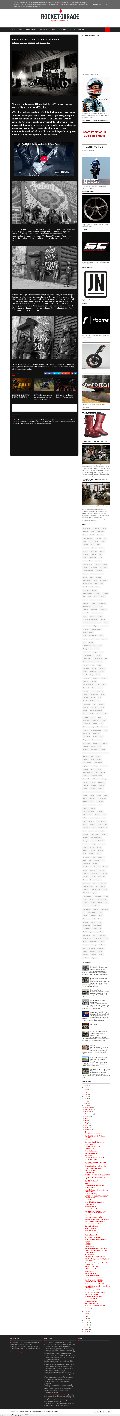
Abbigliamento (87, 564)
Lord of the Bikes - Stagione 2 (94, 1202)
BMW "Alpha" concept (96, 990)
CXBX (84, 815)
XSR (92, 691)
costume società (88, 886)
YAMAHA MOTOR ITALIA (90, 636)
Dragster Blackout (91, 1209)
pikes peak (102, 668)
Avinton (85, 717)
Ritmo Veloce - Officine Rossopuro (96, 1248)
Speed (85, 671)
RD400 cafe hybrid (91, 1301)
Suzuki (94, 548)
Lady (84, 831)
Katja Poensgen (102, 828)
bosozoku (97, 867)
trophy (94, 945)
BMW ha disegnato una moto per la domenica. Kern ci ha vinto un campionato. (43, 397)
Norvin (103, 720)
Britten (93, 717)
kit (106, 902)
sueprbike (102, 935)
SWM (102, 707)
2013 (85, 1318)
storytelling (86, 935)
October (88, 1112)
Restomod (103, 580)
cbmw (85, 880)
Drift (84, 818)
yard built (86, 958)
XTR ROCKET (89, 1271)
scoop (100, 919)
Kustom (101, 548)
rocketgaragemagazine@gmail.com (25, 1352)
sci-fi (93, 919)
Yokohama (104, 727)
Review (93, 850)
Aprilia (85, 600)
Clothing (85, 697)
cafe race (101, 782)
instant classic (96, 629)
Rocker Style (89, 1308)
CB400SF (99, 811)
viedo (92, 801)
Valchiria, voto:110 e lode (92, 1146)
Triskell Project (31, 29)
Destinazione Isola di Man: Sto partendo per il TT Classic (98, 1058)
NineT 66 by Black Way (92, 1303)
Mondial (95, 678)
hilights (92, 902)
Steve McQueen (87, 593)
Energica (91, 821)
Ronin (96, 772)
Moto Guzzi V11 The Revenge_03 (95, 1222)
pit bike (100, 912)
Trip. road (95, 727)
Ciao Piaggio (98, 762)
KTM (95, 580)
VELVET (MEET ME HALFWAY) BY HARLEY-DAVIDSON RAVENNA (95, 1212)
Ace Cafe (85, 665)
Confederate (98, 658)
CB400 (93, 808)
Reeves (85, 850)
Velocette (96, 779)
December (88, 1107)
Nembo (99, 769)
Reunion (85, 707)
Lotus (90, 831)
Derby (104, 815)
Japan (98, 655)
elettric (85, 694)
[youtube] (109, 1412)
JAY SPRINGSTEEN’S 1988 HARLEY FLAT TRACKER (96, 1251)
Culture (97, 815)
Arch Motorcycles (102, 714)
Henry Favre (96, 743)
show (105, 730)
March (87, 1127)
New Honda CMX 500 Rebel (93, 1217)
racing (94, 590)
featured (98, 896)
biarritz (93, 782)
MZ (96, 831)
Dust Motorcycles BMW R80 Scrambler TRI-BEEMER (94, 1281)
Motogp (85, 841)
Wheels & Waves (88, 632)
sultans (93, 681)
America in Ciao (95, 759)
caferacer (104, 678)
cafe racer (96, 528)
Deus (99, 697)
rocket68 (93, 915)
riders (85, 915)
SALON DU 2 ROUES (91, 1233)
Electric (93, 603)
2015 (85, 1314)
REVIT (99, 847)
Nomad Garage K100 (91, 1266)
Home (13, 29)
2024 (85, 1090)
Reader (97, 564)
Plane (84, 847)
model (101, 792)
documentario (95, 889)
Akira (84, 805)
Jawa (92, 828)
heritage (92, 789)
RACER (103, 619)
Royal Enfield (87, 580)
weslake (85, 954)
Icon (93, 665)
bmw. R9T (94, 609)
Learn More (97, 4)
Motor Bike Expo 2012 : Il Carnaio (100, 1069)
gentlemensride (101, 899)
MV (96, 584)
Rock (84, 854)
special (99, 616)
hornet (100, 902)
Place (84, 662)
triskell (85, 801)
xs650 (101, 954)
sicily (99, 922)
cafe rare (102, 870)
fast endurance (87, 896)
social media (97, 925)
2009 (85, 1327)
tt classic (102, 945)
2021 (85, 1096)
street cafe (86, 733)
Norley (93, 844)
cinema (93, 785)
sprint (98, 675)
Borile (102, 694)
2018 (85, 1103)
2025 (85, 1087)
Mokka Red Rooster (91, 1228)
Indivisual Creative (53, 1411)
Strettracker (102, 603)
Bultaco (94, 740)
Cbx (101, 740)
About (20, 29)
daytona (85, 889)
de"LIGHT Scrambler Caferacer (95, 1306)
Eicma (92, 623)
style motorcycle (88, 570)
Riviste (98, 587)
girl (101, 636)
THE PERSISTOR (90, 1206)
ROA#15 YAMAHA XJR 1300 (93, 1296)
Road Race (94, 707)
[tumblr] (106, 1412)
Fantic (98, 701)
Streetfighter (94, 626)
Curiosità (99, 535)
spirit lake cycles (88, 932)
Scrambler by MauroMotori (93, 1224)
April (87, 1125)
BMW (84, 541)
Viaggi (95, 652)
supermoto (99, 938)
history (100, 789)
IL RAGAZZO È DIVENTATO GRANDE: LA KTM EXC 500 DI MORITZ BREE (99, 1033)
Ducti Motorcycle (94, 818)
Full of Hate (93, 1024)
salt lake (85, 919)
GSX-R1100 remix (90, 1170)
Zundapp (97, 860)
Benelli (85, 626)
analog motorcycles (96, 710)
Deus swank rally (88, 701)
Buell (91, 577)
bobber (104, 639)
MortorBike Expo (96, 837)
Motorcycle (86, 528)
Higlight (85, 766)
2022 (85, 1094)
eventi (85, 551)
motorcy (95, 909)
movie (85, 639)
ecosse (105, 889)
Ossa (93, 688)
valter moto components (95, 948)
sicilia (93, 922)
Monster (85, 837)
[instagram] (98, 1412)
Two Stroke (86, 779)
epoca (94, 893)
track (102, 941)
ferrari (106, 896)
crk (97, 886)
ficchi (85, 899)
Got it (105, 4)
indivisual (92, 662)
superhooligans (88, 938)
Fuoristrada (93, 551)
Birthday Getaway (90, 1149)
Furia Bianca (89, 1144)
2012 (85, 1320)
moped (85, 714)
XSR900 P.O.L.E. (90, 1183)
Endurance (94, 567)
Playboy (92, 847)
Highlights (86, 678)
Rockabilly (103, 609)
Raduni (92, 616)
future (85, 789)
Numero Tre (101, 844)
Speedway (86, 857)
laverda (105, 593)
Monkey (85, 769)
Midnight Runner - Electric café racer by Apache (96, 1190)
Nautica (85, 844)
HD (106, 658)
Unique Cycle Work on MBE (93, 1168)
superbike (86, 613)
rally (91, 675)
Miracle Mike (95, 834)
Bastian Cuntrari (90, 1188)
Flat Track (98, 561)
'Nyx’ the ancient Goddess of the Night (97, 1219)
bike (94, 606)
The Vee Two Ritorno (91, 1226)
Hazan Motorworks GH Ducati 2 (95, 1158)
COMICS (85, 574)
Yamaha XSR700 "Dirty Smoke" (95, 1257)
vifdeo (85, 951)
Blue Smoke (88, 1140)
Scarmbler (86, 590)
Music (37, 43)
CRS (101, 613)
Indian (102, 597)
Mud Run (85, 749)
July (86, 1118)
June (86, 1121)
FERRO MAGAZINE (88, 655)
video (48, 43)
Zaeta (100, 645)
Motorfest (95, 720)
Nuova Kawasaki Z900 (92, 1153)
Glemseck (86, 688)
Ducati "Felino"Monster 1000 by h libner (95, 1178)
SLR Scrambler (90, 1254)
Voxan (97, 639)
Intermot (85, 828)
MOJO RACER (89, 1173)
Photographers (87, 561)
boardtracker (87, 867)
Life (105, 538)
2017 (85, 1105)
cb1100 (93, 876)
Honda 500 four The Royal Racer (95, 1239)
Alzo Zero (92, 805)
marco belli (86, 909)
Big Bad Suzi (89, 1215)
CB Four (85, 567)
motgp (92, 795)
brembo (105, 867)
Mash (99, 746)
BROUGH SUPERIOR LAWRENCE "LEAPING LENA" (99, 967)
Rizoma (100, 850)
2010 (85, 1325)
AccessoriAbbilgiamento (90, 619)
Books (96, 597)
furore (91, 899)
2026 (85, 1085)
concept (85, 681)
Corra (101, 584)
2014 (85, 1316)
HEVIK (85, 824)
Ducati (85, 535)
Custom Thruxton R (91, 1235)
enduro (100, 600)
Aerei (99, 623)
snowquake (86, 925)
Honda (93, 531)
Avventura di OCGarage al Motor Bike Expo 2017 (97, 1263)
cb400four (101, 876)
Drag (101, 652)
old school (86, 753)
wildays (93, 954)
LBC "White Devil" (90, 1269)
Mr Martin (100, 841)
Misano (104, 834)
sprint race (86, 652)
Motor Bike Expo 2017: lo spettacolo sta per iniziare (97, 1287)
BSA (91, 587)
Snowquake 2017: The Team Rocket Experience (96, 1163)
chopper (85, 785)
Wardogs (42, 107)
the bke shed (93, 941)
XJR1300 (85, 691)
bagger (85, 782)
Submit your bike (44, 29)
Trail (84, 860)
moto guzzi (104, 626)
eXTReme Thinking (91, 1194)
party (105, 795)
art (84, 597)
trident (85, 756)
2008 (85, 1329)
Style (90, 541)
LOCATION (103, 567)
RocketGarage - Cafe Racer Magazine (30, 1411)
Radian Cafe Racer (91, 1273)
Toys (89, 597)
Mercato (85, 834)
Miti (100, 554)
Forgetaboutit (101, 821)
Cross (99, 717)
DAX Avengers (89, 1204)
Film (100, 557)
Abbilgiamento (87, 649)
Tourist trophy (87, 584)
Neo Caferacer (87, 772)
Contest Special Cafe (89, 645)
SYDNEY (91, 854)
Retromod (94, 749)
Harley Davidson (88, 538)
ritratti (85, 798)
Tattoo (85, 577)
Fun (94, 704)
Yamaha (98, 538)
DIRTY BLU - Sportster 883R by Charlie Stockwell (97, 1259)
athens (95, 863)
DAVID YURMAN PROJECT (93, 1275)
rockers (92, 798)
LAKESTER (88, 1200)
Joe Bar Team (87, 658)
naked (99, 795)
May (86, 1123)
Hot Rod (100, 824)
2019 (85, 1101)
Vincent (85, 623)
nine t (85, 675)
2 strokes (100, 801)
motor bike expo (96, 730)
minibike (85, 730)
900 (101, 736)
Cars (98, 544)
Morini (85, 616)
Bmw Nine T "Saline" (91, 1181)
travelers (86, 945)
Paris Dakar (86, 723)
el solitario (86, 893)
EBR (84, 821)
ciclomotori (86, 883)
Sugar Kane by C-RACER (92, 1290)
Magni (93, 746)
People (105, 564)
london (85, 906)
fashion (101, 785)
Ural (90, 860)
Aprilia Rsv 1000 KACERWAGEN (95, 1284)
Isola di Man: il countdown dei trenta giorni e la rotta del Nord (99, 1013)
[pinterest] (103, 1412)
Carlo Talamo (87, 762)
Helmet (92, 824)
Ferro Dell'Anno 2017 (91, 1151)
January (87, 1132)
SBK (101, 723)
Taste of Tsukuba (97, 776)
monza (85, 795)
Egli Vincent (86, 743)
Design (85, 557)
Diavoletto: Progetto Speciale (94, 1185)
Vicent (97, 649)
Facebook (72, 29)
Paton (99, 665)
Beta (99, 805)
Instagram (81, 29)
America (85, 759)
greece (85, 902)
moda (94, 792)
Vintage (85, 544)
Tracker (97, 593)
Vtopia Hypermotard (91, 1294)
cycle (103, 886)
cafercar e (95, 873)
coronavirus (102, 883)
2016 (85, 1311)
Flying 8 (87, 1242)
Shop (53, 29)
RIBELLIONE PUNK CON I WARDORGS (97, 1175)
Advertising (62, 29)
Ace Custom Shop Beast (92, 1237)
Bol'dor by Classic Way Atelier (94, 1142)
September (89, 1114)
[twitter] (101, 1412)
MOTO (91, 642)
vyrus (100, 951)
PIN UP (92, 535)
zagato (94, 958)
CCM (97, 684)
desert (94, 668)
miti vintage (94, 694)
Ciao (90, 815)
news (100, 662)
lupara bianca (95, 906)
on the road (91, 912)
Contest (85, 603)
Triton (100, 606)
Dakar (93, 697)
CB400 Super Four (88, 811)
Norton (94, 554)
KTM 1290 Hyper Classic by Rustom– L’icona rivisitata (65, 396)
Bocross (92, 1046)
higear (101, 671)
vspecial (92, 951)
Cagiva (104, 684)
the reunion (102, 798)
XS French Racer (90, 1230)
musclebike (104, 909)
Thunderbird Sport (97, 857)
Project (101, 574)
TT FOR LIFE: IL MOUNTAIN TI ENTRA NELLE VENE (21, 396)
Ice (106, 824)
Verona (103, 749)
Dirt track (93, 557)
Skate (98, 854)
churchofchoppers (95, 880)
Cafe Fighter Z (89, 1246)
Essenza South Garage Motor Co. (95, 1166)
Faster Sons (86, 704)
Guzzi (102, 541)
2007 (85, 1331)
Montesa (100, 704)
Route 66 (85, 776)
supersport (96, 733)
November (88, 1109)
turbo (92, 714)
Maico (102, 831)
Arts (96, 541)
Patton (95, 723)
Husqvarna (86, 606)
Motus (93, 841)
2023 (85, 1092)
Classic (85, 587)
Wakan (85, 710)
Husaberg (94, 766)
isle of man (86, 792)
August (87, 1116)
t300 (84, 941)
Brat (91, 639)
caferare (85, 873)
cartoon (85, 876)
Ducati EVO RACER (91, 1160)
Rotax (103, 772)
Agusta (98, 756)
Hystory (85, 746)
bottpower (99, 691)
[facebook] (95, 1412)
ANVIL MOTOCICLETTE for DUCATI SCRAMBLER (96, 1197)
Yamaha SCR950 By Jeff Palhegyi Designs (95, 1137)
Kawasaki (86, 548)
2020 (85, 1098)
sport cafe (99, 932)
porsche (95, 753)
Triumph (85, 531)
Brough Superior (88, 684)
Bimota (94, 613)
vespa (95, 736)
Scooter (93, 574)
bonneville (93, 671)
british (85, 870)
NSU (92, 769)
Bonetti (85, 808)
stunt (94, 935)
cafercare (104, 873)
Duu (103, 818)
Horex (105, 743)
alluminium (86, 863)
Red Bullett (88, 1155)
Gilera (106, 623)
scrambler (99, 570)
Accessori (86, 554)
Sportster (86, 727)
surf (106, 938)
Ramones (43, 43)
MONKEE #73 (89, 1244)
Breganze (86, 740)
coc (94, 883)
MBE (84, 642)
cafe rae (93, 870)
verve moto (86, 736)
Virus (99, 688)
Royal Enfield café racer (92, 1134)
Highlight (101, 531)
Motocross (86, 720)
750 (92, 756)
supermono (103, 753)
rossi (100, 915)
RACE (92, 544)
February (88, 1130)
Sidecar (92, 600)
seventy (85, 922)
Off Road (85, 629)
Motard (98, 577)
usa (84, 948)
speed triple (87, 928)
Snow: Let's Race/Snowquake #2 (95, 1278)
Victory (104, 779)
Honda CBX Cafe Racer (92, 1299)
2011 (85, 1322)
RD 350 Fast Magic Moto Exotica (95, 1292)
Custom (85, 609)
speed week (97, 928)
